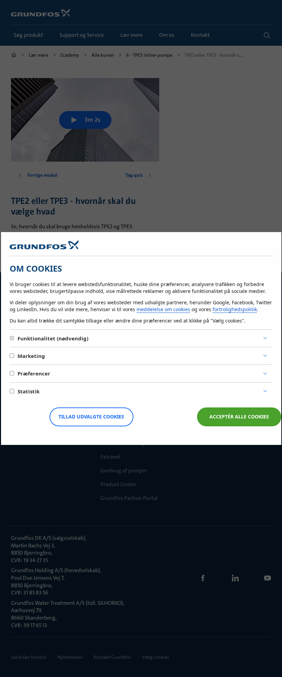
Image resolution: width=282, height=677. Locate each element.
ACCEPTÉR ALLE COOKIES (239, 416)
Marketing (31, 355)
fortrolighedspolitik (235, 309)
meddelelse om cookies (163, 309)
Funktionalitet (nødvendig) (53, 338)
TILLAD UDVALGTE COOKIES (91, 416)
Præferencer (34, 373)
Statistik (29, 391)
